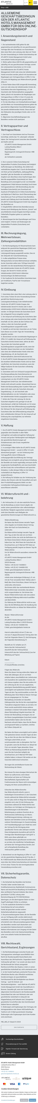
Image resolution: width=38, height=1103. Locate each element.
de (25, 2)
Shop (2, 7)
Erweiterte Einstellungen (8, 1100)
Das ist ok (32, 1100)
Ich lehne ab (24, 1100)
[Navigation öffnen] (35, 2)
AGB (7, 7)
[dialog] (19, 1094)
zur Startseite (19, 1027)
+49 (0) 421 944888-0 (7, 1071)
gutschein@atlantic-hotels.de (10, 1074)
